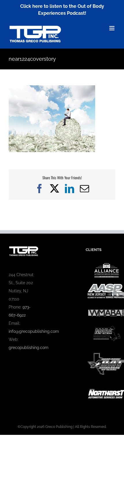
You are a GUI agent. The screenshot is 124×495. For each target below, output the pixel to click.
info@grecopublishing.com (34, 331)
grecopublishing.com (28, 347)
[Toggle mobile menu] (112, 28)
